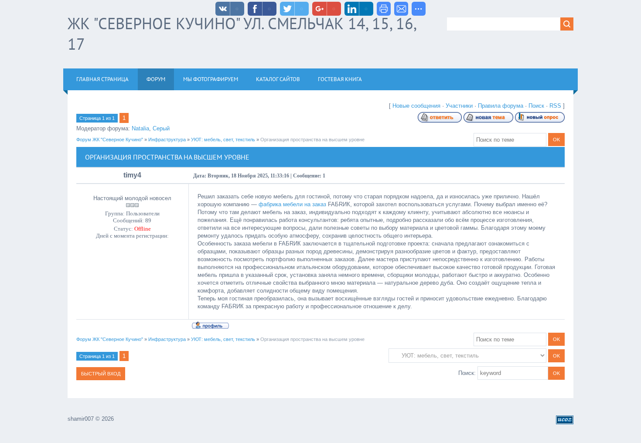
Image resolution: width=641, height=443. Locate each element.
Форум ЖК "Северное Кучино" (109, 139)
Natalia (140, 128)
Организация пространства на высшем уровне (312, 139)
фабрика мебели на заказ (292, 204)
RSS (555, 105)
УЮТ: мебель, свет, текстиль (223, 139)
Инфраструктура (167, 139)
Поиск (536, 105)
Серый (161, 128)
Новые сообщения (416, 105)
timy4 (132, 175)
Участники (459, 105)
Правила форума (500, 105)
